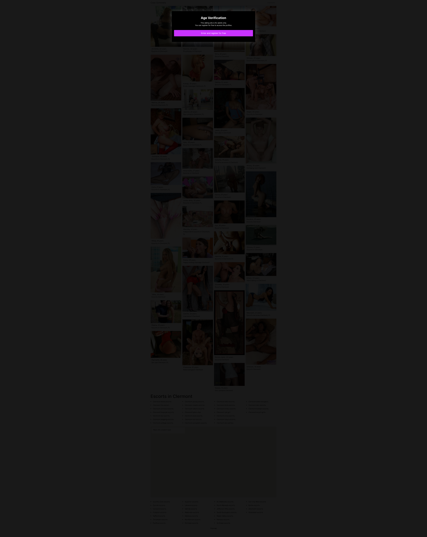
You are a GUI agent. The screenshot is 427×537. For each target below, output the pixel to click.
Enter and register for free (213, 33)
